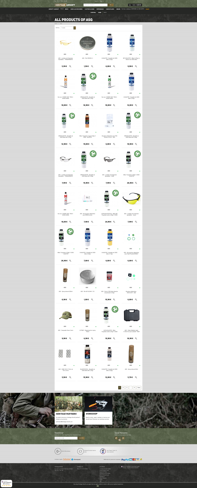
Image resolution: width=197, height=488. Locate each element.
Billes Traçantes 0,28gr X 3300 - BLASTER (131, 175)
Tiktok (119, 439)
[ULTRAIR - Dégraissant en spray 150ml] (87, 315)
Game (99, 12)
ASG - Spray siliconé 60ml (131, 369)
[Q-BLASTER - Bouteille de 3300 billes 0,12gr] (109, 237)
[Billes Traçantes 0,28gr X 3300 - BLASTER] (131, 159)
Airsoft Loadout (54, 9)
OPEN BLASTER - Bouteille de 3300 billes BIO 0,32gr (87, 98)
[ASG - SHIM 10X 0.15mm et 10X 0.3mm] (65, 354)
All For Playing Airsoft (104, 475)
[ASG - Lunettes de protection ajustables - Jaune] (131, 198)
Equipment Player (103, 472)
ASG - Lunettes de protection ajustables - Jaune (131, 214)
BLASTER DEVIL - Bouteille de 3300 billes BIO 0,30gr (87, 370)
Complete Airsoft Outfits (105, 469)
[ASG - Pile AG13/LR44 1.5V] (87, 276)
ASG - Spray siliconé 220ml (65, 291)
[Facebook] (116, 438)
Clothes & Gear (89, 9)
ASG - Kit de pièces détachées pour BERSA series (87, 214)
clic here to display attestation (132, 467)
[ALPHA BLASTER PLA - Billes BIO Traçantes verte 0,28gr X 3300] (109, 198)
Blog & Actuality (103, 478)
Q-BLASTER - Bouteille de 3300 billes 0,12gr (109, 253)
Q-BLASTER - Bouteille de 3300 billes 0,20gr (109, 59)
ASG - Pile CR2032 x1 (87, 58)
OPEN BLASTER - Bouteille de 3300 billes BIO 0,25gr (65, 136)
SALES (147, 9)
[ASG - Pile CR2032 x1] (87, 43)
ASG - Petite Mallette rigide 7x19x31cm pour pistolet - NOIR (131, 331)
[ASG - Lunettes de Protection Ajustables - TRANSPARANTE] (65, 43)
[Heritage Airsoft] (68, 5)
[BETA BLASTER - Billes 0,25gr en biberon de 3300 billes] (131, 43)
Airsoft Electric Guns (104, 470)
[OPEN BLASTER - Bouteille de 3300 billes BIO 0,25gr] (65, 120)
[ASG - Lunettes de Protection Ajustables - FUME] (109, 159)
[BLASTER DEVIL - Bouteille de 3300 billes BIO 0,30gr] (87, 354)
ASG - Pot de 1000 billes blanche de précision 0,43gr (109, 292)
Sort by (57, 27)
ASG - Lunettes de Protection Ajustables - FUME (109, 175)
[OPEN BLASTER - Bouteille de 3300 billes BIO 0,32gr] (87, 82)
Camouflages (110, 9)
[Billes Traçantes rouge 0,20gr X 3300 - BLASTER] (87, 120)
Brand (118, 9)
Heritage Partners (66, 414)
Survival (93, 12)
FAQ (100, 481)
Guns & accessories (76, 9)
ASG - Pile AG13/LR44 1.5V (87, 291)
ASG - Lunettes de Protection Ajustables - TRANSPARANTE (65, 59)
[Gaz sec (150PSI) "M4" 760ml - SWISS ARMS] (65, 82)
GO (110, 5)
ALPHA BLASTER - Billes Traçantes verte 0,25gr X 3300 (109, 331)
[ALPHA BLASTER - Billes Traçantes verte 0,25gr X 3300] (109, 315)
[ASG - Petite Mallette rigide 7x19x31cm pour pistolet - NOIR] (131, 315)
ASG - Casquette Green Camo (65, 330)
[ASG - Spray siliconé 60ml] (131, 354)
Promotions (102, 476)
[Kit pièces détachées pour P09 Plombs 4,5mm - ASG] (109, 120)
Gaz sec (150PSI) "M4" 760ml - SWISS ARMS (65, 98)
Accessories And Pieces (105, 473)
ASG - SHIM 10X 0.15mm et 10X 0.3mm (65, 370)
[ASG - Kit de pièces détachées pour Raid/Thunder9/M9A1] (131, 237)
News (66, 9)
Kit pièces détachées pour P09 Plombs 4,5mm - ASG (109, 136)
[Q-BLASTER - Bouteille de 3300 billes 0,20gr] (109, 43)
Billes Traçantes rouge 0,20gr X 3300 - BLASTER (87, 136)
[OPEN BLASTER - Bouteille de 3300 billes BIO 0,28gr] (131, 120)
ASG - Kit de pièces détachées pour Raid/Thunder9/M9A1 (131, 253)
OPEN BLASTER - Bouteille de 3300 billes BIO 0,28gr (131, 136)
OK (97, 486)
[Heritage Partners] (68, 404)
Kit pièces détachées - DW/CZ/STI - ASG (131, 292)
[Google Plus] (123, 438)
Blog (105, 12)
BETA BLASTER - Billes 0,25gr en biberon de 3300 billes (131, 59)
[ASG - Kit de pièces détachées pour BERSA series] (87, 198)
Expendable (100, 9)
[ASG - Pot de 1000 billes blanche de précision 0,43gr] (109, 276)
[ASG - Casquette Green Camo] (65, 315)
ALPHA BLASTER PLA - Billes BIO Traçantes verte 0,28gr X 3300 (110, 214)
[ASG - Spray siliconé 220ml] (65, 276)
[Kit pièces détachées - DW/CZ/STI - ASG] (131, 276)
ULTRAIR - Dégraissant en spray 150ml (87, 331)
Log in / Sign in (99, 1)
